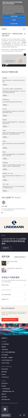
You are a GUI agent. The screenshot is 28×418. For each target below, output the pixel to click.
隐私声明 (4, 394)
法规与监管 (4, 396)
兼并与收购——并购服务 (7, 357)
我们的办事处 (5, 369)
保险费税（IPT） (5, 299)
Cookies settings (5, 362)
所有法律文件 (5, 383)
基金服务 (4, 346)
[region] (14, 13)
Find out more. (18, 13)
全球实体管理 (5, 349)
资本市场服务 (5, 354)
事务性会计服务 (5, 285)
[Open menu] (24, 415)
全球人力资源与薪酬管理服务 (8, 352)
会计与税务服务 (5, 344)
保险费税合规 (8, 43)
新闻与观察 (4, 371)
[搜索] (20, 415)
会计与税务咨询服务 (6, 294)
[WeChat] (5, 409)
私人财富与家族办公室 (7, 360)
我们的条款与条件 (6, 399)
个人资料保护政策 (6, 388)
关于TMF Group (5, 377)
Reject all (14, 19)
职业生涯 (4, 374)
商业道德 (4, 386)
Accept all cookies (14, 23)
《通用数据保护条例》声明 (8, 391)
